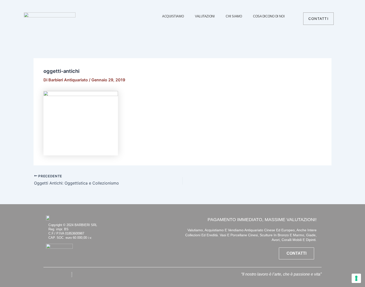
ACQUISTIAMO (173, 16)
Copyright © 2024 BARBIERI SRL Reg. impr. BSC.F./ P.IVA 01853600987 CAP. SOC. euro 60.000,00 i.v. (72, 231)
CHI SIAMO (234, 16)
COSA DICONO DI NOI (269, 16)
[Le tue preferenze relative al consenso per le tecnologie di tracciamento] (356, 278)
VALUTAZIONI (205, 16)
